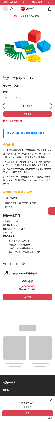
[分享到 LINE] (23, 264)
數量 (5, 92)
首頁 (16, 16)
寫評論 (27, 297)
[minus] (6, 97)
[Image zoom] (27, 45)
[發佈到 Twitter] (17, 264)
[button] (27, 106)
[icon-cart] (49, 9)
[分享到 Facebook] (10, 264)
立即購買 (27, 114)
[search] (11, 9)
